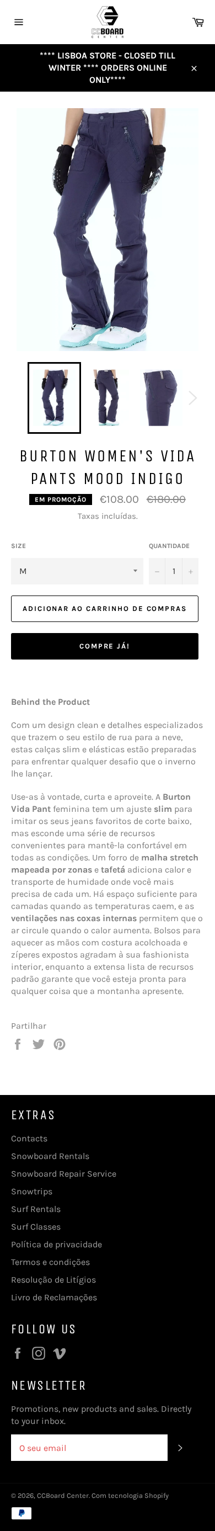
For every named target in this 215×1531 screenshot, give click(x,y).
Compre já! (105, 646)
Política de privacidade (56, 1244)
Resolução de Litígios (53, 1279)
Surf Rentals (36, 1209)
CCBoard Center (63, 1495)
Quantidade (169, 546)
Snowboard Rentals (50, 1156)
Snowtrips (31, 1191)
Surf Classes (36, 1226)
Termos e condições (50, 1262)
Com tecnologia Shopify (130, 1495)
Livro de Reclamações (54, 1297)
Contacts (29, 1138)
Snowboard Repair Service (63, 1173)
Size (18, 546)
